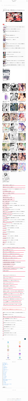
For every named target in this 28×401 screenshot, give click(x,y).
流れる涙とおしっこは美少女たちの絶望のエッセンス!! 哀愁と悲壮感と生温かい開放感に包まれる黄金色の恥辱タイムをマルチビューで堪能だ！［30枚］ (14, 215)
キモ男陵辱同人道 (5, 367)
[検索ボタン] (27, 1)
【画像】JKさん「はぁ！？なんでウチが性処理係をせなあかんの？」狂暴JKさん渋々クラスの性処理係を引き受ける (14, 211)
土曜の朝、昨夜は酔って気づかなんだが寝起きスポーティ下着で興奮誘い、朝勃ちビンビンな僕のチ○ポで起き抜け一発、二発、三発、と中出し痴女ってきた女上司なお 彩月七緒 (14, 205)
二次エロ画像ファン (5, 363)
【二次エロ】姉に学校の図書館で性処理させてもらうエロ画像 (9, 324)
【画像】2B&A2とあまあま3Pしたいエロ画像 (7, 197)
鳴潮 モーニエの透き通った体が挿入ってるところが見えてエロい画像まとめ (10, 201)
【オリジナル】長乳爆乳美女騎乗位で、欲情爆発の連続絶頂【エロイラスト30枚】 (11, 217)
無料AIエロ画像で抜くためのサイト (7, 379)
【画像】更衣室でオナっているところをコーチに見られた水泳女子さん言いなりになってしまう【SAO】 (13, 213)
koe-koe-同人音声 (5, 380)
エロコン (4, 370)
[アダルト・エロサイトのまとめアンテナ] (14, 1)
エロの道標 (4, 382)
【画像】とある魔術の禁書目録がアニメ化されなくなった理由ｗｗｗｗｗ (10, 318)
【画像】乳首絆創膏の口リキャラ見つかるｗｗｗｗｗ (8, 314)
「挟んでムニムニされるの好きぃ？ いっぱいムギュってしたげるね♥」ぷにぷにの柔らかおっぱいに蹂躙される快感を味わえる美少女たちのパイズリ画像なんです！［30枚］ (14, 219)
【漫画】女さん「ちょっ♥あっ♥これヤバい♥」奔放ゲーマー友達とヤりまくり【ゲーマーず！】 (12, 316)
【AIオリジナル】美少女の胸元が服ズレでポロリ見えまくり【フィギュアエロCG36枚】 (11, 209)
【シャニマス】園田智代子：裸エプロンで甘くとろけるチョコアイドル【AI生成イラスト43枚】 (12, 320)
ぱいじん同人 (4, 372)
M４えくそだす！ (5, 371)
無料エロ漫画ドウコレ (5, 364)
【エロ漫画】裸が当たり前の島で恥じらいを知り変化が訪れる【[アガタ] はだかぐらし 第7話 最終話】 (13, 268)
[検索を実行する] (25, 339)
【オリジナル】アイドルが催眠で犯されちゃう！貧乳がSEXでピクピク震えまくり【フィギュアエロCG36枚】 (14, 247)
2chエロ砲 (4, 374)
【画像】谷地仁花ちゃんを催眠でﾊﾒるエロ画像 (7, 199)
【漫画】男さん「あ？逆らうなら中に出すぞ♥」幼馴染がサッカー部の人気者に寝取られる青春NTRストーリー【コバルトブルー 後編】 (14, 221)
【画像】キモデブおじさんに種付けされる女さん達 (8, 266)
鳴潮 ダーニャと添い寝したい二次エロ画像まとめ (8, 207)
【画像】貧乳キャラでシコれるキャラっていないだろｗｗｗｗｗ (9, 322)
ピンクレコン (4, 378)
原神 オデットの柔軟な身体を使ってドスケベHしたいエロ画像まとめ (10, 203)
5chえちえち (4, 373)
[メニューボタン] (1, 1)
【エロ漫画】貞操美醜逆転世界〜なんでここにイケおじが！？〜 (9, 326)
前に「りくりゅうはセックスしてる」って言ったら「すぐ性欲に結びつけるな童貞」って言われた (12, 223)
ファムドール (4, 366)
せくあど (4, 365)
